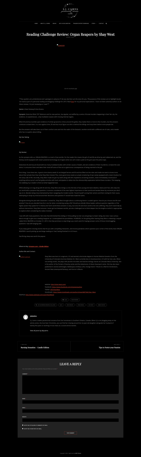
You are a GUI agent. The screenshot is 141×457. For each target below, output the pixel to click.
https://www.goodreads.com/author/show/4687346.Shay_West (74, 292)
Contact (101, 23)
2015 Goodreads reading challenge (46, 305)
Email (24, 407)
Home (36, 23)
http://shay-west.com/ (58, 284)
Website (24, 416)
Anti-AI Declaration (64, 23)
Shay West (90, 305)
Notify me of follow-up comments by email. (36, 425)
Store (93, 23)
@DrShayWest (55, 290)
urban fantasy (101, 305)
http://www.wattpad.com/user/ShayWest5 (40, 295)
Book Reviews (75, 299)
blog (61, 305)
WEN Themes (78, 453)
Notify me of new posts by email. (33, 428)
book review (70, 305)
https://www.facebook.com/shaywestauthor (67, 287)
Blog (66, 299)
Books (54, 23)
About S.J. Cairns (45, 23)
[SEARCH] (106, 23)
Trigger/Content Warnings (81, 23)
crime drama (81, 305)
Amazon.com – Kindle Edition (39, 246)
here (72, 102)
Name (24, 398)
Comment (25, 374)
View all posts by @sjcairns (39, 331)
